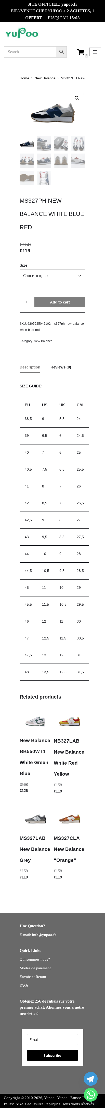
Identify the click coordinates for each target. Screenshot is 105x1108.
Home (24, 78)
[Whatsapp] (91, 1095)
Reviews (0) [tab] (60, 367)
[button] (77, 98)
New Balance (45, 78)
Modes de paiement (35, 968)
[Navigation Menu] (95, 52)
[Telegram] (91, 1079)
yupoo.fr (69, 4)
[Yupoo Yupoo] (22, 33)
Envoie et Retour (33, 977)
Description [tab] (30, 367)
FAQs (24, 985)
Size (23, 265)
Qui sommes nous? (35, 959)
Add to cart (60, 302)
